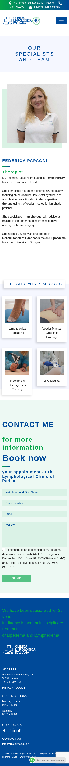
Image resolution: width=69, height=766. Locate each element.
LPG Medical (52, 380)
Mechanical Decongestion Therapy (17, 385)
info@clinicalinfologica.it (47, 7)
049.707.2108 (17, 7)
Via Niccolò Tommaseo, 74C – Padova (34, 3)
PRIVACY (7, 687)
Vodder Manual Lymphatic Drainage (51, 333)
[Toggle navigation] (61, 20)
